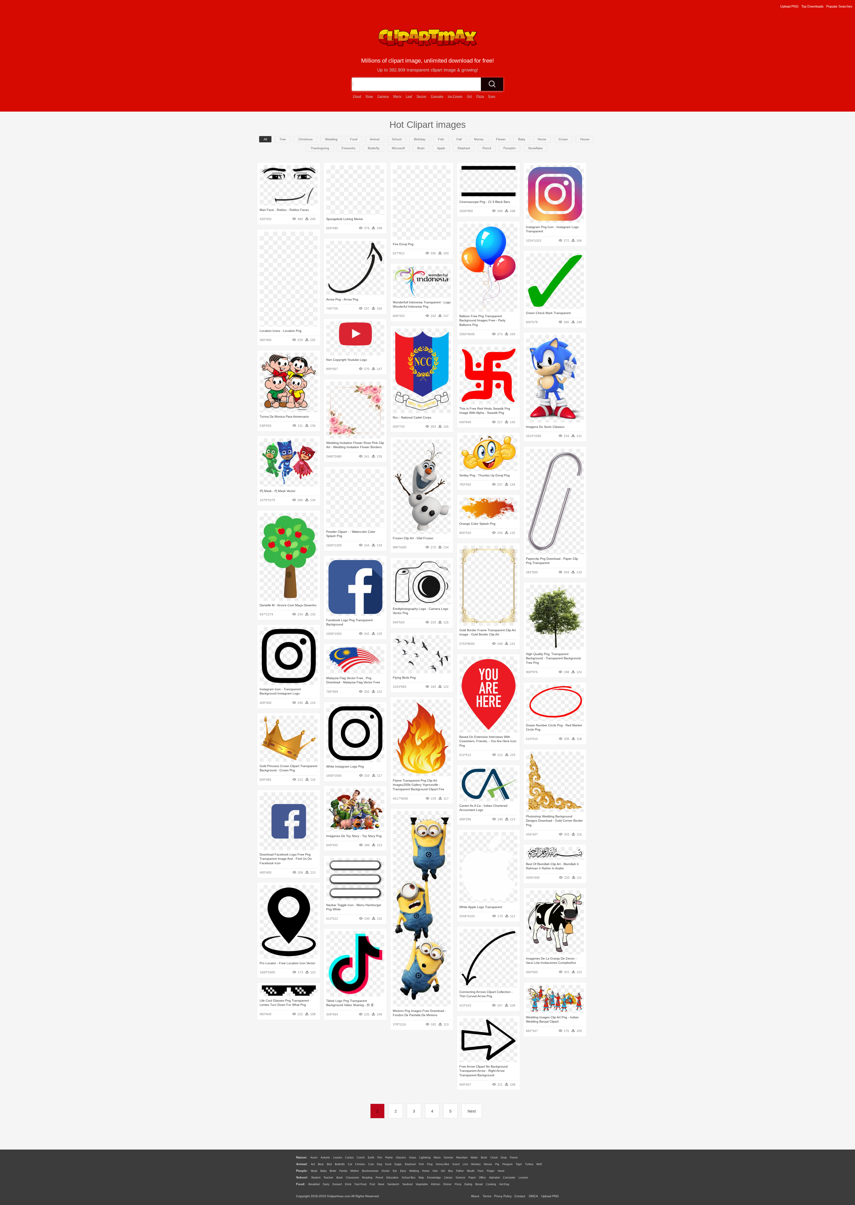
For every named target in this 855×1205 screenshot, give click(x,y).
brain (421, 148)
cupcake (437, 96)
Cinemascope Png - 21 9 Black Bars (484, 202)
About (475, 1196)
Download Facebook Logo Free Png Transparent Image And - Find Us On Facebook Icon (286, 859)
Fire (379, 1157)
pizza (480, 96)
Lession (523, 1177)
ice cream (455, 96)
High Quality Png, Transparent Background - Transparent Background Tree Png (553, 658)
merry (397, 96)
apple (441, 148)
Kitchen (435, 1184)
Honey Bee (442, 1164)
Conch (361, 1157)
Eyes (403, 1170)
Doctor (386, 1170)
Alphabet (494, 1177)
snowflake (535, 148)
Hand (501, 1170)
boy (450, 1170)
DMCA (533, 1196)
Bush (484, 1157)
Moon (437, 1157)
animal (374, 139)
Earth (371, 1157)
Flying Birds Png (404, 677)
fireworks (348, 148)
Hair (435, 1170)
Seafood (407, 1184)
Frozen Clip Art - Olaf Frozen (413, 538)
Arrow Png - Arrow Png (342, 299)
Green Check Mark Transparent (548, 313)
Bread (479, 1184)
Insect (456, 1164)
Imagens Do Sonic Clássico (545, 427)
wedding (331, 139)
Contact (519, 1196)
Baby (323, 1170)
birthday (419, 139)
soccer (421, 96)
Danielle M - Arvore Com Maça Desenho (288, 605)
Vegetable (422, 1184)
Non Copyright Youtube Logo (346, 360)
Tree (282, 139)
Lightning (425, 1157)
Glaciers (401, 1157)
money (479, 139)
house (584, 139)
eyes (491, 96)
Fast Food (360, 1184)
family (343, 1170)
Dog (379, 1164)
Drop (504, 1157)
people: (302, 1170)
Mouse (488, 1164)
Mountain (462, 1157)
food (353, 139)
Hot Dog (504, 1184)
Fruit (372, 1184)
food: (300, 1184)
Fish (421, 1164)
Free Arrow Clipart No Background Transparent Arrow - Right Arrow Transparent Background (483, 1071)
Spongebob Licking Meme (344, 219)
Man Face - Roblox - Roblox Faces (284, 210)
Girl (443, 1170)
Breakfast (314, 1184)
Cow (371, 1164)
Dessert (337, 1184)
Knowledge (434, 1177)
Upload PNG (789, 6)
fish (441, 139)
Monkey (476, 1164)
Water (474, 1157)
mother (354, 1170)
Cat (350, 1164)
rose (369, 96)
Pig (497, 1164)
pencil (486, 148)
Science (460, 1177)
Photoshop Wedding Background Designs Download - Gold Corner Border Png (554, 821)
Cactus (349, 1157)
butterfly (373, 148)
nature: (301, 1157)
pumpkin (509, 148)
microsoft (398, 148)
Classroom (352, 1177)
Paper (472, 1177)
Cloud (494, 1157)
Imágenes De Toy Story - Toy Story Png (354, 836)
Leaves (337, 1157)
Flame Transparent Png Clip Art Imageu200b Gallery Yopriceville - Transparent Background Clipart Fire (418, 785)
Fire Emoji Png (403, 244)
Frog (430, 1164)
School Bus (408, 1177)
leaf (409, 96)
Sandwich (393, 1184)
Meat (381, 1184)
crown (563, 139)
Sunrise (448, 1157)
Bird (329, 1164)
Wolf (539, 1164)
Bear (321, 1164)
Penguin (507, 1164)
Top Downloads (812, 6)
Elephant (410, 1164)
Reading (367, 1177)
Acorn (314, 1157)
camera (383, 96)
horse (542, 139)
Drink (348, 1184)
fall (459, 139)
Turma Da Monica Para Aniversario (284, 416)
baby (521, 139)
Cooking (491, 1184)
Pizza (458, 1184)
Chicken (360, 1164)
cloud (357, 96)
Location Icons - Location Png (280, 331)
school (396, 139)
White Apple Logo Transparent (480, 907)
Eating (468, 1184)
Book (339, 1177)
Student (315, 1177)
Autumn (325, 1157)
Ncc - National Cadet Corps (412, 417)
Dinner (447, 1184)
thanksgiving (319, 148)
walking (414, 1170)
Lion (465, 1164)
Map (421, 1177)
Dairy (326, 1184)
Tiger (519, 1164)
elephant (464, 148)
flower (501, 139)
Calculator (509, 1177)
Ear (395, 1170)
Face (481, 1170)
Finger (491, 1170)
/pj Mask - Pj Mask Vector (277, 491)
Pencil (379, 1177)
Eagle (398, 1164)
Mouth (470, 1170)
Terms (487, 1196)
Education (392, 1177)
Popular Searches (839, 6)
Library (448, 1177)
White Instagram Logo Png (345, 766)
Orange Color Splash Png (477, 523)
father (460, 1170)
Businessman (370, 1170)
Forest (513, 1157)
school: (302, 1177)
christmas (305, 139)
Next (472, 1111)
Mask (314, 1170)
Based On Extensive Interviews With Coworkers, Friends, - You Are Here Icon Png (487, 741)
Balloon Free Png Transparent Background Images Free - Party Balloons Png (482, 320)
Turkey (529, 1164)
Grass (412, 1157)
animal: (302, 1164)
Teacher (328, 1177)
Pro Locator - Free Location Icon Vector (287, 963)
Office (482, 1177)
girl (469, 96)
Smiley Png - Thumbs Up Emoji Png (484, 475)
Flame (389, 1157)
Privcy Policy (503, 1196)
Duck (388, 1164)
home (426, 1170)
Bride (333, 1170)
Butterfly (340, 1164)
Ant (313, 1164)
